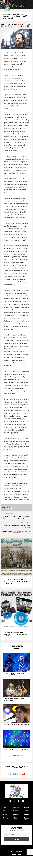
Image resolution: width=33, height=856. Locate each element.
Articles (5, 811)
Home (5, 807)
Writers (26, 814)
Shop (15, 818)
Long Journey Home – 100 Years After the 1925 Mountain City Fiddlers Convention (16, 581)
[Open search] (24, 6)
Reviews (16, 814)
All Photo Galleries (15, 755)
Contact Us (26, 819)
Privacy (14, 854)
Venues (26, 807)
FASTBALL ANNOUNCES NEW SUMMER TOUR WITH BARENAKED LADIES (15, 634)
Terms (19, 854)
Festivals (6, 818)
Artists (9, 507)
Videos (26, 811)
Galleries (16, 807)
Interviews (17, 811)
